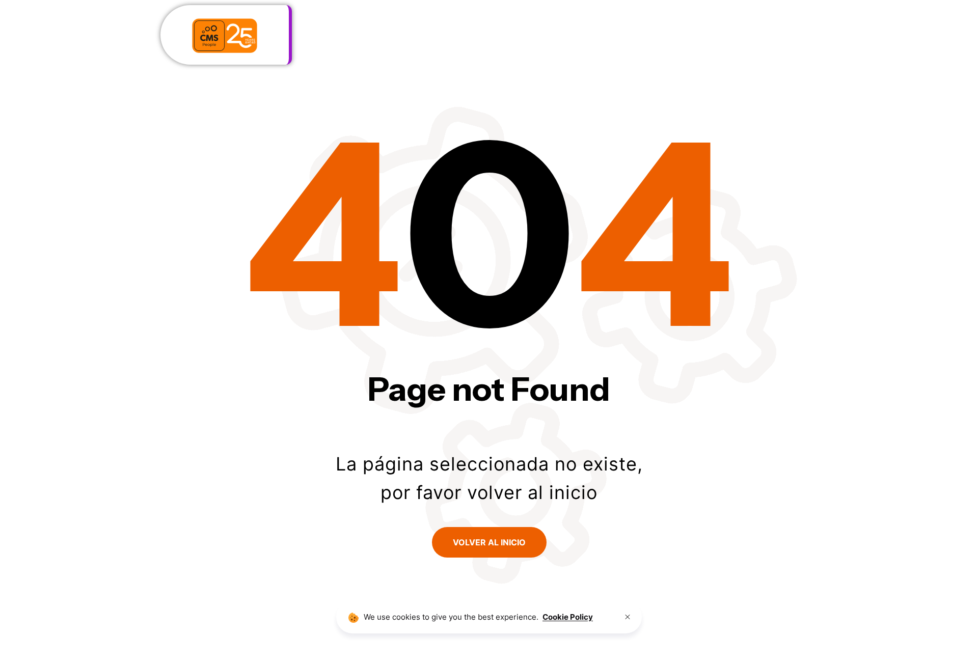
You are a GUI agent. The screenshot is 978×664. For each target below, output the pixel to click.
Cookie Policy (567, 617)
